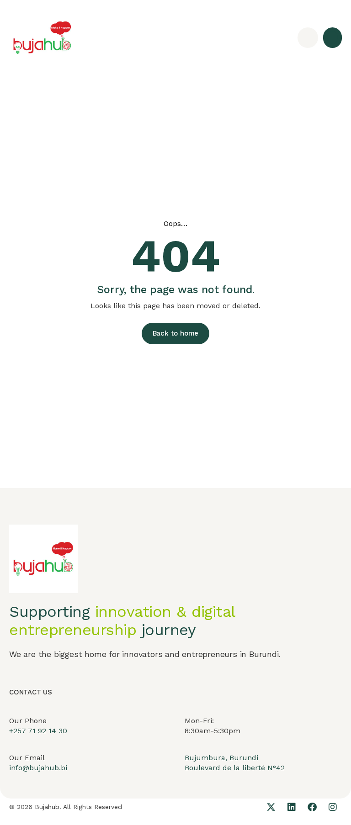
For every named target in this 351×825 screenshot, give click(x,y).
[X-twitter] (271, 807)
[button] (332, 38)
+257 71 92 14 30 (38, 730)
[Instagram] (333, 807)
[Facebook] (312, 807)
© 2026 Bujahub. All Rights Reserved (65, 806)
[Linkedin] (291, 807)
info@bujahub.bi (38, 767)
